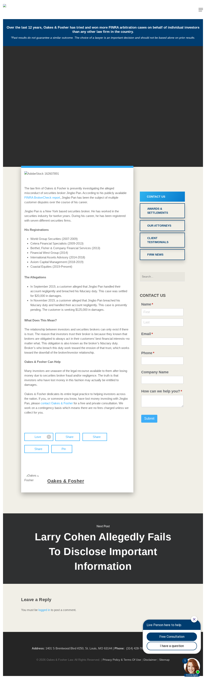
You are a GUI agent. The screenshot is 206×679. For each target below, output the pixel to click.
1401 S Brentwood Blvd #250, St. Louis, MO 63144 (78, 648)
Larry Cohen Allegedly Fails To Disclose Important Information (103, 548)
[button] (201, 10)
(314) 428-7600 (136, 648)
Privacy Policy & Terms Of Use (122, 659)
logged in (44, 610)
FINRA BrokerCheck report (42, 197)
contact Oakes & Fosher (57, 403)
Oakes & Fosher (65, 481)
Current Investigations (103, 130)
